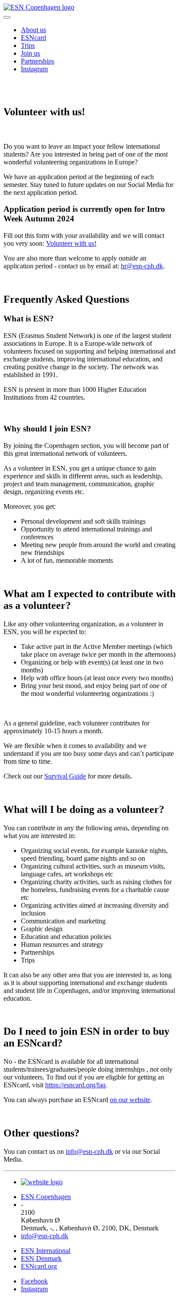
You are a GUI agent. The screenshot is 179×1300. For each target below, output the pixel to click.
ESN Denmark (41, 1258)
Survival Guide (65, 776)
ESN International (45, 1250)
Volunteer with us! (71, 243)
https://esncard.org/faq (75, 1085)
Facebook (34, 1281)
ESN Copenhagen (46, 1196)
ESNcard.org (39, 1266)
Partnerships (37, 61)
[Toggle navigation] (6, 17)
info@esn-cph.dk (89, 1151)
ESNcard (33, 37)
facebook (11, 88)
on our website (130, 1099)
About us (33, 29)
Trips (28, 45)
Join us (30, 53)
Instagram (34, 69)
